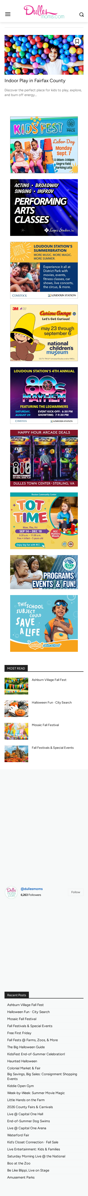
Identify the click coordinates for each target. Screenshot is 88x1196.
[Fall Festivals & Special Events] (16, 754)
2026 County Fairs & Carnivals (30, 1107)
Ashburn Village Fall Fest (49, 680)
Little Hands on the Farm (26, 1100)
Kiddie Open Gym (20, 1086)
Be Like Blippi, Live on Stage (28, 1170)
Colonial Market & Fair (23, 1068)
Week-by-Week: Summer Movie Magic (36, 1093)
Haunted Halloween (22, 1061)
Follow (75, 892)
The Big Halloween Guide (26, 1047)
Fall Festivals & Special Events (53, 748)
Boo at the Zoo (18, 1163)
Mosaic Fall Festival (45, 725)
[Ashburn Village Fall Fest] (16, 686)
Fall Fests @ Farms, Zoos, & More (32, 1040)
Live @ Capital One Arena (26, 1128)
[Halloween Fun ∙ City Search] (16, 708)
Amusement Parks (21, 1177)
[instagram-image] (17, 915)
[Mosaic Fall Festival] (16, 731)
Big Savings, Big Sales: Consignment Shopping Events (42, 1076)
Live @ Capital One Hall (25, 1114)
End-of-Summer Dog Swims (28, 1121)
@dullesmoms (32, 889)
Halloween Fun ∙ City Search (52, 702)
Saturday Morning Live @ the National (36, 1156)
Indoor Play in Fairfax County (35, 80)
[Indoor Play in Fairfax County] (44, 55)
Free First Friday (19, 1033)
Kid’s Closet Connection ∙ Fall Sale (32, 1142)
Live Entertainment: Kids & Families (33, 1149)
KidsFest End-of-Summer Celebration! (36, 1054)
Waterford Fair (18, 1135)
